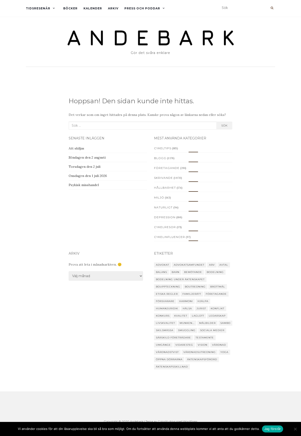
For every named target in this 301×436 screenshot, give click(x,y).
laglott (198, 315)
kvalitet (180, 315)
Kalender (92, 8)
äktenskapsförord (202, 359)
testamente (205, 337)
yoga (224, 352)
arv (212, 264)
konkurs (163, 315)
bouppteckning (168, 286)
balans (161, 272)
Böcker (70, 8)
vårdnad (219, 344)
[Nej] (295, 429)
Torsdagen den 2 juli (84, 166)
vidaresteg (184, 344)
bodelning (215, 272)
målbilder (207, 323)
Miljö (159, 197)
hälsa (187, 308)
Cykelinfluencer (169, 237)
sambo (225, 323)
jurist (201, 308)
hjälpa (203, 301)
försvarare (165, 301)
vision (202, 344)
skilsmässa (164, 330)
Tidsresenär (38, 8)
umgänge (163, 344)
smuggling (186, 330)
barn (175, 272)
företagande (216, 293)
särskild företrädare (173, 337)
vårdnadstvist (167, 352)
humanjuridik (167, 308)
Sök (224, 125)
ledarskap (217, 315)
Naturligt (163, 207)
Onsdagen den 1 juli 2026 (88, 176)
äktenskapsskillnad (172, 366)
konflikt (217, 308)
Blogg (160, 158)
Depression (164, 217)
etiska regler (167, 293)
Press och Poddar (142, 8)
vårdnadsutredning (199, 352)
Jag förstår (272, 429)
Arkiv (113, 8)
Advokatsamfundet (189, 264)
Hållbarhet (165, 187)
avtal (223, 264)
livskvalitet (165, 323)
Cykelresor (165, 227)
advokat (162, 264)
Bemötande (193, 272)
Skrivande (163, 178)
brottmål (217, 286)
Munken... (187, 323)
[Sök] (272, 7)
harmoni (186, 301)
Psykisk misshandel (84, 185)
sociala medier (212, 330)
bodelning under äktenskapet (180, 279)
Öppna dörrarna (169, 359)
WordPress (190, 421)
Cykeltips (162, 148)
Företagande (166, 168)
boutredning (195, 286)
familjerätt (191, 293)
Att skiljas (76, 148)
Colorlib (163, 421)
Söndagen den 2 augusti (87, 157)
